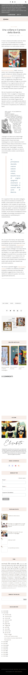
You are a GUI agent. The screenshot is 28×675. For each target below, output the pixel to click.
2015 (4, 654)
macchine (9, 588)
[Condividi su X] (10, 310)
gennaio (7, 632)
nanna (9, 567)
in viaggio (19, 584)
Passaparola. (7, 640)
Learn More (11, 14)
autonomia (10, 586)
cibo (24, 571)
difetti (25, 581)
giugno (6, 623)
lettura (12, 573)
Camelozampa (7, 76)
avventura (5, 571)
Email (4, 480)
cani (3, 567)
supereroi (10, 578)
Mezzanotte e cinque (7, 70)
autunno (14, 588)
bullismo (10, 577)
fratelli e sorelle (5, 570)
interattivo (4, 578)
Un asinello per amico (13, 548)
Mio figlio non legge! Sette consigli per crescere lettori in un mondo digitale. (16, 525)
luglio (6, 622)
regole (14, 581)
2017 (4, 650)
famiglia (11, 582)
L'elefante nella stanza (14, 515)
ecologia (17, 574)
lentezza (24, 584)
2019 (4, 647)
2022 (4, 641)
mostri (3, 575)
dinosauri (5, 582)
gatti (24, 577)
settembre (7, 620)
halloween (23, 570)
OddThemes (18, 671)
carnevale (19, 586)
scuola (15, 568)
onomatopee (18, 571)
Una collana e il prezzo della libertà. (13, 638)
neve (10, 581)
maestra (4, 585)
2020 (4, 645)
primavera (17, 582)
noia (3, 580)
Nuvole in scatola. (20, 669)
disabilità (4, 588)
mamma (23, 574)
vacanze (4, 586)
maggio (7, 625)
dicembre (7, 614)
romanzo (18, 303)
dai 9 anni (14, 26)
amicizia (22, 564)
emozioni (17, 570)
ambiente (4, 577)
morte (11, 571)
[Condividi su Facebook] (7, 310)
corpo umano (5, 573)
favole (23, 580)
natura (8, 568)
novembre (7, 616)
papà (23, 565)
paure (12, 570)
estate (9, 584)
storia (12, 580)
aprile (6, 627)
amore (24, 573)
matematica (22, 578)
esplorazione (4, 584)
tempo (25, 585)
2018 (4, 649)
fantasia (11, 565)
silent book (14, 575)
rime (3, 568)
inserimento (5, 581)
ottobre (7, 618)
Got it (19, 14)
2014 (4, 656)
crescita (11, 574)
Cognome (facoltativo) (7, 492)
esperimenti (18, 577)
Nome (4, 486)
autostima (4, 574)
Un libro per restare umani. (11, 636)
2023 (4, 613)
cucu (24, 586)
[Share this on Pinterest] (14, 310)
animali (4, 564)
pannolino (18, 573)
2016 (4, 652)
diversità (4, 565)
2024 (4, 611)
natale (18, 565)
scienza (13, 564)
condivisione (22, 568)
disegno (16, 567)
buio (15, 586)
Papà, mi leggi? (8, 634)
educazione (18, 580)
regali (23, 567)
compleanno (20, 581)
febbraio (7, 631)
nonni (7, 575)
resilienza (20, 585)
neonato (15, 585)
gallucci (14, 584)
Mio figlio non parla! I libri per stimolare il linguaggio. (15, 532)
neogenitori (9, 585)
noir (11, 303)
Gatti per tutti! (11, 540)
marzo (6, 629)
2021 (4, 643)
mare (16, 578)
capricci (23, 582)
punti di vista (21, 575)
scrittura (7, 580)
